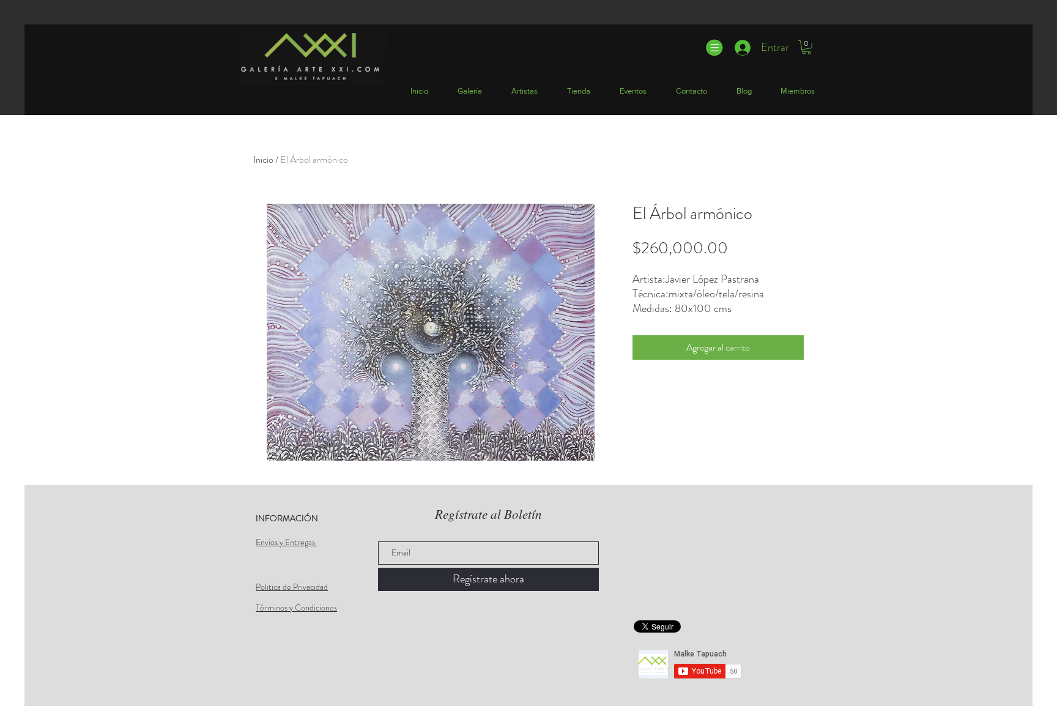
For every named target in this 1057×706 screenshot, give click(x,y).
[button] (713, 48)
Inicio (263, 159)
